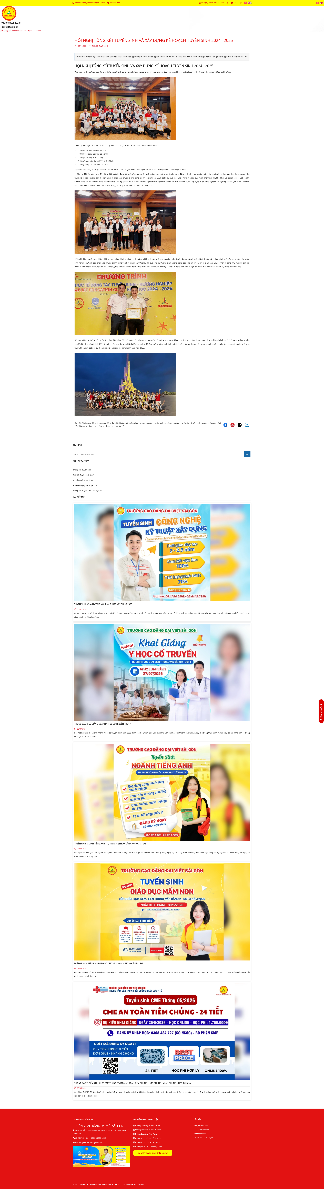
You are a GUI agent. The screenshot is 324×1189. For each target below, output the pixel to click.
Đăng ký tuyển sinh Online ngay (153, 1153)
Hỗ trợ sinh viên (200, 1134)
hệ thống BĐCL (207, 19)
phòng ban (168, 19)
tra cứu (250, 19)
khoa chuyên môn (147, 19)
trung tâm (186, 19)
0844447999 (79, 1138)
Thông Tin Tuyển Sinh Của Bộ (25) (87, 490)
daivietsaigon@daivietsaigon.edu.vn (90, 3)
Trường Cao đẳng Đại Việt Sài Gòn (147, 1125)
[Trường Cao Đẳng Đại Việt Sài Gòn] (246, 2)
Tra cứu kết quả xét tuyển (203, 1138)
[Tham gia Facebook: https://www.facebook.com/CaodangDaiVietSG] (227, 3)
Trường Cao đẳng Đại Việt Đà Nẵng (148, 1130)
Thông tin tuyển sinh (201, 1129)
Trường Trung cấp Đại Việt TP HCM (148, 1138)
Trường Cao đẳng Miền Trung (146, 1134)
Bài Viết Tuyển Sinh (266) (83, 475)
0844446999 (114, 3)
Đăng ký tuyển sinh (201, 1125)
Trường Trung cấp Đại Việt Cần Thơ (148, 1142)
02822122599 (101, 1138)
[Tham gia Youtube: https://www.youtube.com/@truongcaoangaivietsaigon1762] (232, 3)
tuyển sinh (124, 19)
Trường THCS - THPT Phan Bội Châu (148, 1146)
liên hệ (264, 19)
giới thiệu (107, 19)
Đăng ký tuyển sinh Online (212, 3)
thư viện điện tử (230, 19)
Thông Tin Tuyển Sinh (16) (84, 470)
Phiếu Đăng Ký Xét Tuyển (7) (85, 485)
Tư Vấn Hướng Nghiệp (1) (83, 480)
